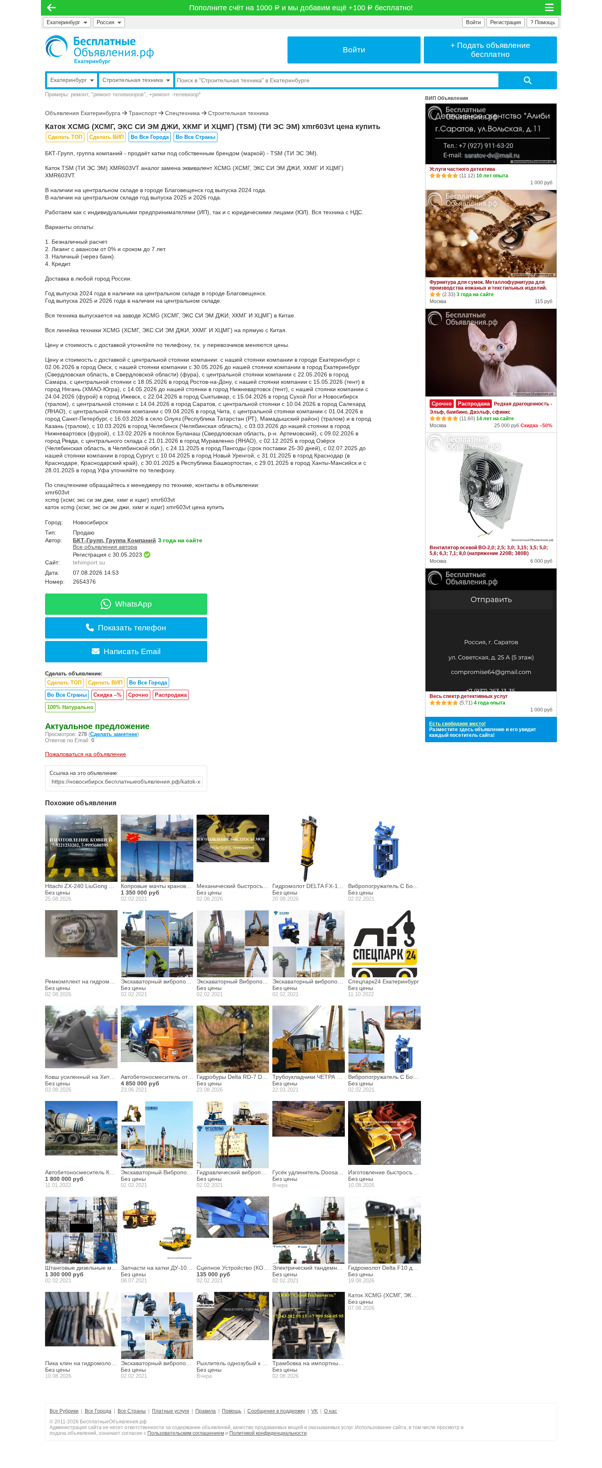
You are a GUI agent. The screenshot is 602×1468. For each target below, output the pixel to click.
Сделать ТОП (65, 137)
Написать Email (132, 651)
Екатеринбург (63, 22)
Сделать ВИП (106, 137)
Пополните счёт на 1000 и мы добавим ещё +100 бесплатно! (301, 8)
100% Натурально (70, 707)
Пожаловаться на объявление (85, 754)
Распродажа (171, 695)
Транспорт (143, 113)
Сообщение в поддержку (276, 1411)
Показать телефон (132, 627)
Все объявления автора (105, 547)
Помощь (231, 1411)
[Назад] (51, 8)
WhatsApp (133, 604)
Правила (205, 1411)
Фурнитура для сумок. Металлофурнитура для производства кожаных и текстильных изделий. (488, 285)
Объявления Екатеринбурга (82, 113)
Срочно (138, 695)
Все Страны (132, 1411)
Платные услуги (170, 1411)
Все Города (98, 1411)
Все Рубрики (64, 1411)
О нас (330, 1411)
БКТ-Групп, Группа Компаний (114, 540)
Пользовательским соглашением (185, 1433)
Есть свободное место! (457, 724)
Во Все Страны (195, 137)
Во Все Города (150, 137)
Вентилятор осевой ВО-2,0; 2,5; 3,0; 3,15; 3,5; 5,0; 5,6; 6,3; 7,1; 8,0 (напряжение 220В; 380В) (489, 550)
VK (314, 1411)
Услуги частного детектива (462, 169)
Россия (107, 22)
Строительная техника (238, 113)
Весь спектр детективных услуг (469, 696)
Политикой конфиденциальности (268, 1433)
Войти (473, 22)
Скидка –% (107, 695)
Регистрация (505, 22)
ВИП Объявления (446, 98)
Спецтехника (182, 113)
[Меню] (550, 8)
